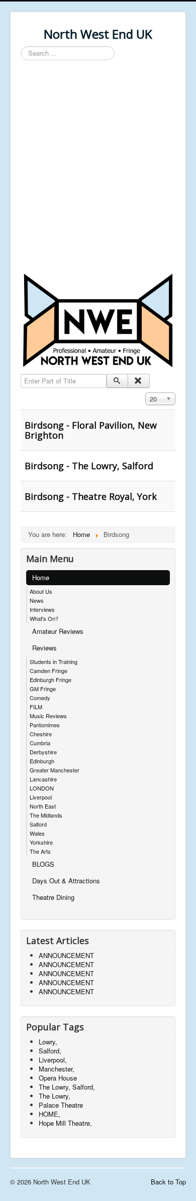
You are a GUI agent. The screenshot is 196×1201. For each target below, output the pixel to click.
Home (40, 577)
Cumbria (40, 743)
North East (43, 806)
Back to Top (168, 1181)
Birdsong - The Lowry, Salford (89, 466)
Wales (37, 833)
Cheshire (41, 734)
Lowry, (48, 1041)
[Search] (117, 381)
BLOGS (43, 864)
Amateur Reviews (57, 631)
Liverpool (41, 797)
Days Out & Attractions (66, 880)
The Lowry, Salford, (67, 1087)
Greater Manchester (54, 770)
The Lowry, (54, 1096)
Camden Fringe (48, 670)
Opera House (58, 1078)
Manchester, (56, 1069)
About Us (41, 591)
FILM (36, 707)
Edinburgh (42, 761)
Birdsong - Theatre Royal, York (91, 496)
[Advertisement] (98, 168)
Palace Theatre (61, 1105)
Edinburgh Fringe (50, 680)
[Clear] (138, 381)
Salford (38, 824)
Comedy (40, 698)
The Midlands (46, 815)
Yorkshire (41, 842)
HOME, (49, 1114)
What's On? (44, 618)
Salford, (50, 1050)
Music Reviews (48, 716)
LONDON (42, 788)
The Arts (40, 851)
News (37, 600)
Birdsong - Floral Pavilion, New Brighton (91, 430)
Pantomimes (45, 725)
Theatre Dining (53, 897)
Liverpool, (53, 1059)
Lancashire (43, 779)
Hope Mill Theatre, (65, 1123)
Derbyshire (43, 752)
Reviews (44, 647)
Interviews (42, 609)
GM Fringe (43, 689)
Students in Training (53, 661)
